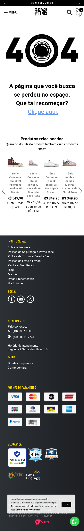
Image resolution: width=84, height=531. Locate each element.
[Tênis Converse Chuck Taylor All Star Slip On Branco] (51, 163)
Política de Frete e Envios (24, 261)
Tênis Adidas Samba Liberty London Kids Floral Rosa (69, 183)
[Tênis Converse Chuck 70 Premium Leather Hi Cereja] (15, 163)
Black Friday (15, 283)
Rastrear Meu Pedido (21, 265)
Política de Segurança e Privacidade (31, 252)
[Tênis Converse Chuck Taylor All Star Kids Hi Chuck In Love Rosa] (33, 163)
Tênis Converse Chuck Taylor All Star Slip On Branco (51, 183)
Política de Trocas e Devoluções (29, 256)
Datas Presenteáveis (21, 279)
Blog (11, 270)
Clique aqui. (43, 112)
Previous (5, 3)
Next (79, 3)
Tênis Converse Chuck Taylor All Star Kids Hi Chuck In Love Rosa (33, 185)
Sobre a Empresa (19, 247)
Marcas (13, 274)
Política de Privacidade (28, 509)
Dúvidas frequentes (20, 363)
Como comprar (18, 368)
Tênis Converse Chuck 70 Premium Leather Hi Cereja (15, 183)
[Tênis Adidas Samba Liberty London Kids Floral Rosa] (70, 163)
